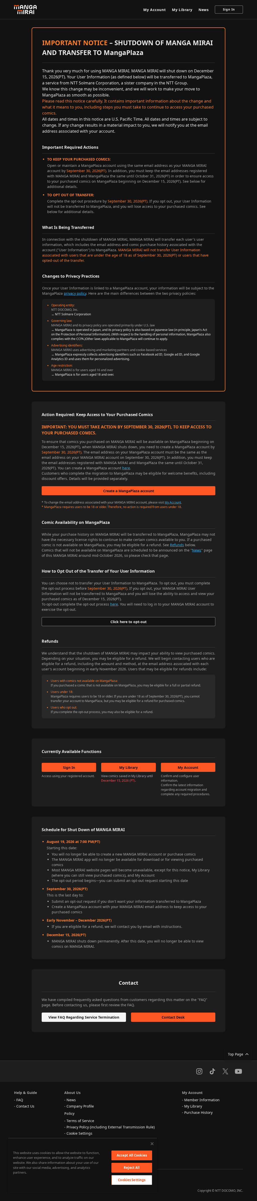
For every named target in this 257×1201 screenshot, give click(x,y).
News (204, 9)
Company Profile (80, 1106)
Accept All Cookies (132, 1155)
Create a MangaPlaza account (128, 490)
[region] (82, 1165)
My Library (182, 9)
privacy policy (75, 293)
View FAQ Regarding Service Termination (83, 1017)
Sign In (229, 9)
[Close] (152, 1143)
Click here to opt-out (128, 621)
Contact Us (25, 1106)
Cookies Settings (131, 1180)
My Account (154, 9)
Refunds (177, 544)
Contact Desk (173, 1017)
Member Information (202, 1099)
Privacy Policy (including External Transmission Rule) (111, 1127)
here (126, 468)
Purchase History (198, 1112)
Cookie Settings (79, 1133)
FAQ (19, 1099)
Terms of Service (80, 1120)
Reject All (132, 1167)
